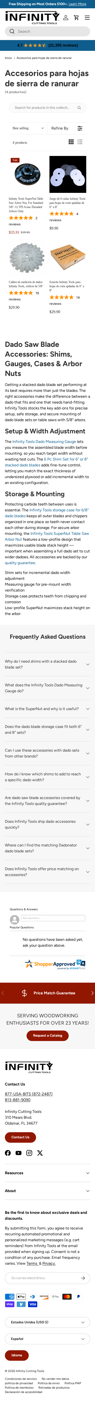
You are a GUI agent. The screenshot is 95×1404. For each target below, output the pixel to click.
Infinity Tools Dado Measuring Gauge (44, 441)
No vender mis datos (55, 1379)
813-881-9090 (17, 1099)
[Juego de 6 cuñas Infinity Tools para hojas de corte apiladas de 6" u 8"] (67, 174)
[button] (76, 17)
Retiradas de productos (54, 1387)
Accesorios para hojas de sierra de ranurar (44, 58)
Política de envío (49, 1383)
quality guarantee (20, 562)
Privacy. (49, 1263)
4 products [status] (20, 142)
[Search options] (81, 108)
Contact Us (20, 1137)
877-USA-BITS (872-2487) (29, 1094)
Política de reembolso (19, 1387)
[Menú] (87, 17)
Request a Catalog (47, 1035)
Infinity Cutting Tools (30, 1371)
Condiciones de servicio (21, 1379)
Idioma (16, 1355)
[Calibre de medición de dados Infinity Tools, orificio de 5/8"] (27, 257)
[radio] (71, 143)
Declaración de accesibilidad (23, 1392)
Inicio (8, 58)
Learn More (77, 4)
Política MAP (73, 1383)
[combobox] (47, 31)
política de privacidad (19, 1383)
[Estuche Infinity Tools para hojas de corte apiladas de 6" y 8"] (67, 257)
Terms (33, 1263)
